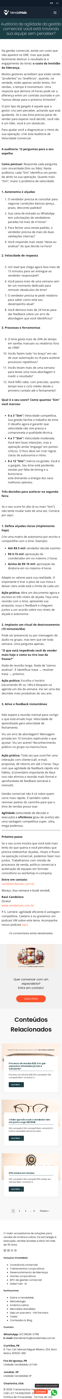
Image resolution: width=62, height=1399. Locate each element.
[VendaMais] (15, 12)
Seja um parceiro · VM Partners (29, 1313)
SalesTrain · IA (18, 1284)
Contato (41, 1391)
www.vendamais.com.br (18, 905)
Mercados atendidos (22, 1309)
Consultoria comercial (24, 1265)
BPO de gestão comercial (26, 1280)
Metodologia (17, 1301)
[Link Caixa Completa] (31, 1069)
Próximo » (44, 1211)
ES (57, 3)
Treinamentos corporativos (27, 1268)
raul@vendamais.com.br (18, 884)
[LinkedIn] (4, 1251)
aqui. (25, 924)
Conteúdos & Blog (21, 1320)
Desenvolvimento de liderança (29, 1272)
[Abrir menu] (55, 12)
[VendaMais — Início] (31, 1226)
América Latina (19, 1305)
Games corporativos (23, 1276)
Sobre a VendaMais (22, 1297)
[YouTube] (11, 1251)
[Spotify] (15, 1251)
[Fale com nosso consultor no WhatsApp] (54, 1393)
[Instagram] (8, 1251)
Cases (13, 1316)
